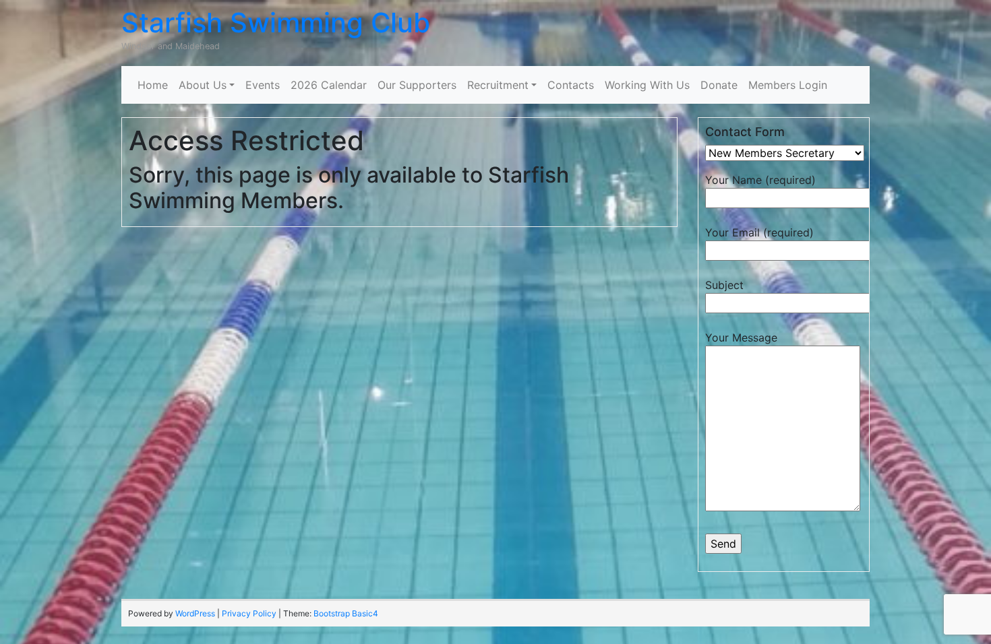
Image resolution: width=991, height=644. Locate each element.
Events (262, 85)
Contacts (570, 85)
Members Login (787, 85)
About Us (203, 85)
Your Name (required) (760, 180)
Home (153, 85)
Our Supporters (417, 85)
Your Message (741, 337)
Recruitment (498, 85)
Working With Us (647, 85)
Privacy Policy (249, 613)
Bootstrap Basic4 (345, 613)
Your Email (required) (759, 232)
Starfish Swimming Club (275, 22)
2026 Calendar (329, 85)
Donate (719, 85)
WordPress (195, 613)
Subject (724, 285)
